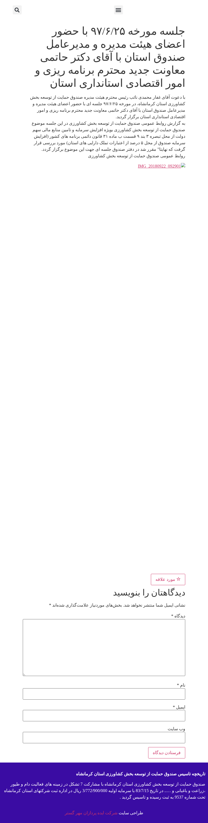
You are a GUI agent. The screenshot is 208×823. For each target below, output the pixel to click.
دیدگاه (178, 616)
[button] (118, 9)
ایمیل (179, 707)
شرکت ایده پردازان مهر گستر (91, 813)
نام (181, 685)
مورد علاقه (165, 579)
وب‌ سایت (176, 729)
